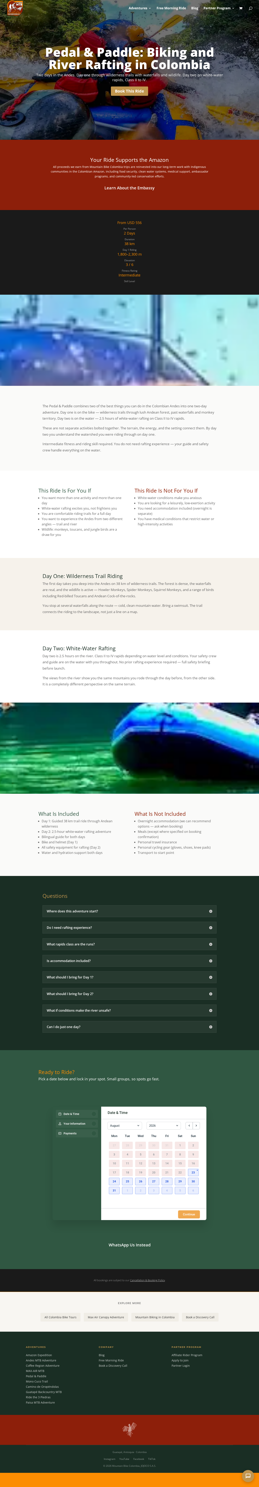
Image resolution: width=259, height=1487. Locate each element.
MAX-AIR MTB (35, 1371)
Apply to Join (180, 1360)
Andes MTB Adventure (41, 1360)
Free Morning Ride (171, 8)
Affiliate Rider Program (187, 1355)
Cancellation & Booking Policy (147, 1280)
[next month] (196, 1125)
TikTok (151, 1459)
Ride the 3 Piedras (38, 1397)
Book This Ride (129, 91)
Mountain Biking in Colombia (155, 1317)
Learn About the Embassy (129, 188)
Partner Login (181, 1366)
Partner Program (217, 8)
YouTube (124, 1459)
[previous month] (189, 1125)
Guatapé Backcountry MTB (44, 1392)
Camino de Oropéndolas (42, 1387)
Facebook (138, 1459)
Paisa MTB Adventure (40, 1402)
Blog (194, 8)
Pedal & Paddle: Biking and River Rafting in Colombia (129, 58)
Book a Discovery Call (200, 1317)
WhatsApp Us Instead (130, 1245)
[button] (193, 1172)
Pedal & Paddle (36, 1376)
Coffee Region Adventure (42, 1366)
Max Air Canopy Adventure (106, 1317)
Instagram (109, 1459)
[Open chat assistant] (248, 1476)
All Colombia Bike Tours (60, 1317)
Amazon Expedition (39, 1355)
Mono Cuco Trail (37, 1381)
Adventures (138, 8)
